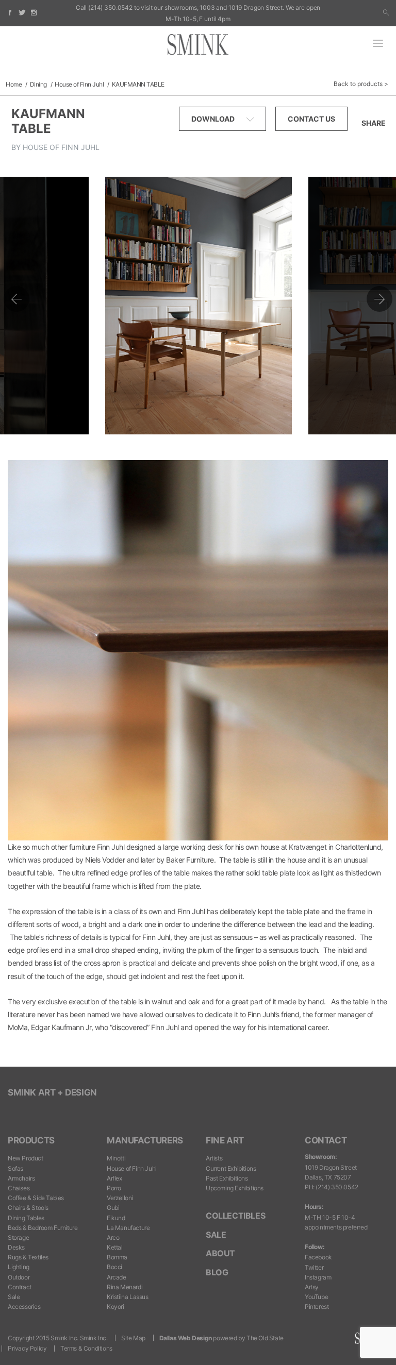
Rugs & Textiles (28, 1257)
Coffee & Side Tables (36, 1198)
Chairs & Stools (28, 1207)
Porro (114, 1188)
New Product (25, 1158)
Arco (113, 1237)
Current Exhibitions (231, 1168)
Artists (214, 1158)
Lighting (18, 1267)
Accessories (24, 1306)
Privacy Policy (27, 1348)
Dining (38, 84)
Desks (16, 1247)
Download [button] (213, 118)
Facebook (318, 1257)
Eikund (116, 1218)
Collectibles (235, 1215)
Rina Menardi (124, 1287)
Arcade (116, 1277)
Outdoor (18, 1277)
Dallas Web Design (185, 1338)
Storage (18, 1237)
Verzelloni (120, 1198)
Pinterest (316, 1306)
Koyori (115, 1306)
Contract (19, 1287)
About (220, 1253)
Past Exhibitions (227, 1178)
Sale (14, 1297)
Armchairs (21, 1178)
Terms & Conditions (86, 1348)
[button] (386, 12)
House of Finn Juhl (79, 84)
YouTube (316, 1297)
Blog (217, 1272)
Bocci (114, 1267)
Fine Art (225, 1140)
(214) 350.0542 (110, 7)
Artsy (312, 1287)
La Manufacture (128, 1228)
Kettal (115, 1247)
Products (31, 1140)
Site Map (133, 1338)
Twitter (314, 1267)
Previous (16, 299)
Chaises (18, 1188)
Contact (325, 1140)
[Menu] (378, 44)
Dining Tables (26, 1218)
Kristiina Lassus (127, 1297)
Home (14, 84)
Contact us (311, 118)
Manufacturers (145, 1140)
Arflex (114, 1178)
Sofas (15, 1168)
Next (379, 299)
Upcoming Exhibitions (234, 1188)
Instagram (318, 1277)
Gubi (113, 1207)
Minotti (116, 1158)
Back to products (358, 84)
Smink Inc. (94, 1338)
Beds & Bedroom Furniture (42, 1228)
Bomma (117, 1257)
